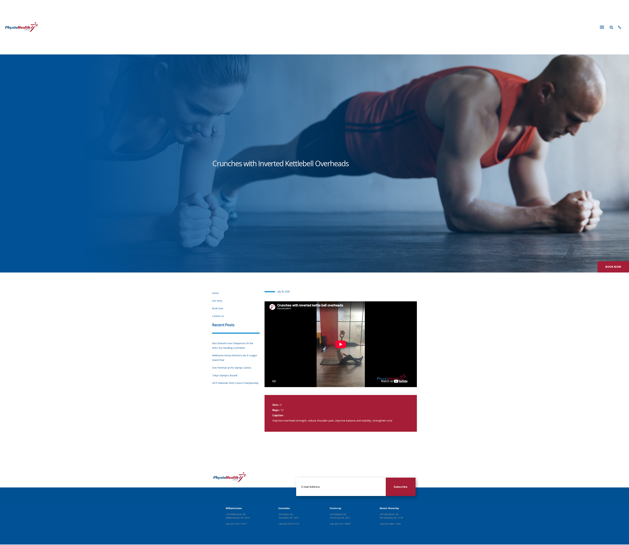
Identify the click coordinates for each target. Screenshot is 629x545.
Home (215, 293)
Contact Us (218, 316)
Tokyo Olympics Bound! (224, 375)
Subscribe (400, 487)
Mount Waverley (389, 508)
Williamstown (234, 508)
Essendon (284, 508)
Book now (217, 308)
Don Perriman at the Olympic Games (231, 367)
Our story (217, 300)
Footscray (335, 508)
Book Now (613, 267)
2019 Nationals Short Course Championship (235, 382)
